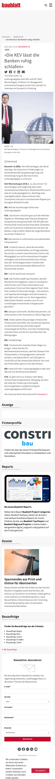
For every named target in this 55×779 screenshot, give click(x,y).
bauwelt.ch (42, 394)
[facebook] (23, 749)
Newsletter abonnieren (27, 755)
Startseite (6, 37)
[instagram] (27, 749)
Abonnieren (27, 739)
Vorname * (8, 707)
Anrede (7, 697)
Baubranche (18, 37)
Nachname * (9, 717)
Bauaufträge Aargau (14, 631)
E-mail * (7, 686)
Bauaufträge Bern (13, 634)
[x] (19, 749)
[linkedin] (31, 749)
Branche (7, 728)
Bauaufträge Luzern (14, 637)
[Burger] (50, 5)
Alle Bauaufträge (10, 649)
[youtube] (35, 749)
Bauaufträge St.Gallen (15, 639)
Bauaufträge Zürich (14, 642)
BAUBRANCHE (24, 47)
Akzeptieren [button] (40, 770)
